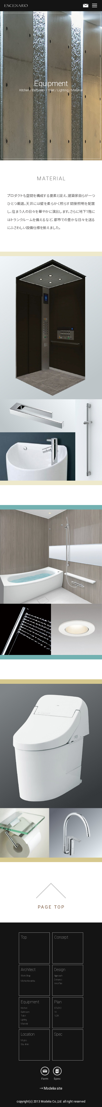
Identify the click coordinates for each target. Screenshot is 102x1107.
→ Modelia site (51, 1088)
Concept (61, 937)
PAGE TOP (51, 907)
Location (28, 1039)
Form (44, 1078)
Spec (58, 1034)
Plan (57, 1008)
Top (24, 937)
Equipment (30, 1012)
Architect (28, 974)
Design (59, 976)
